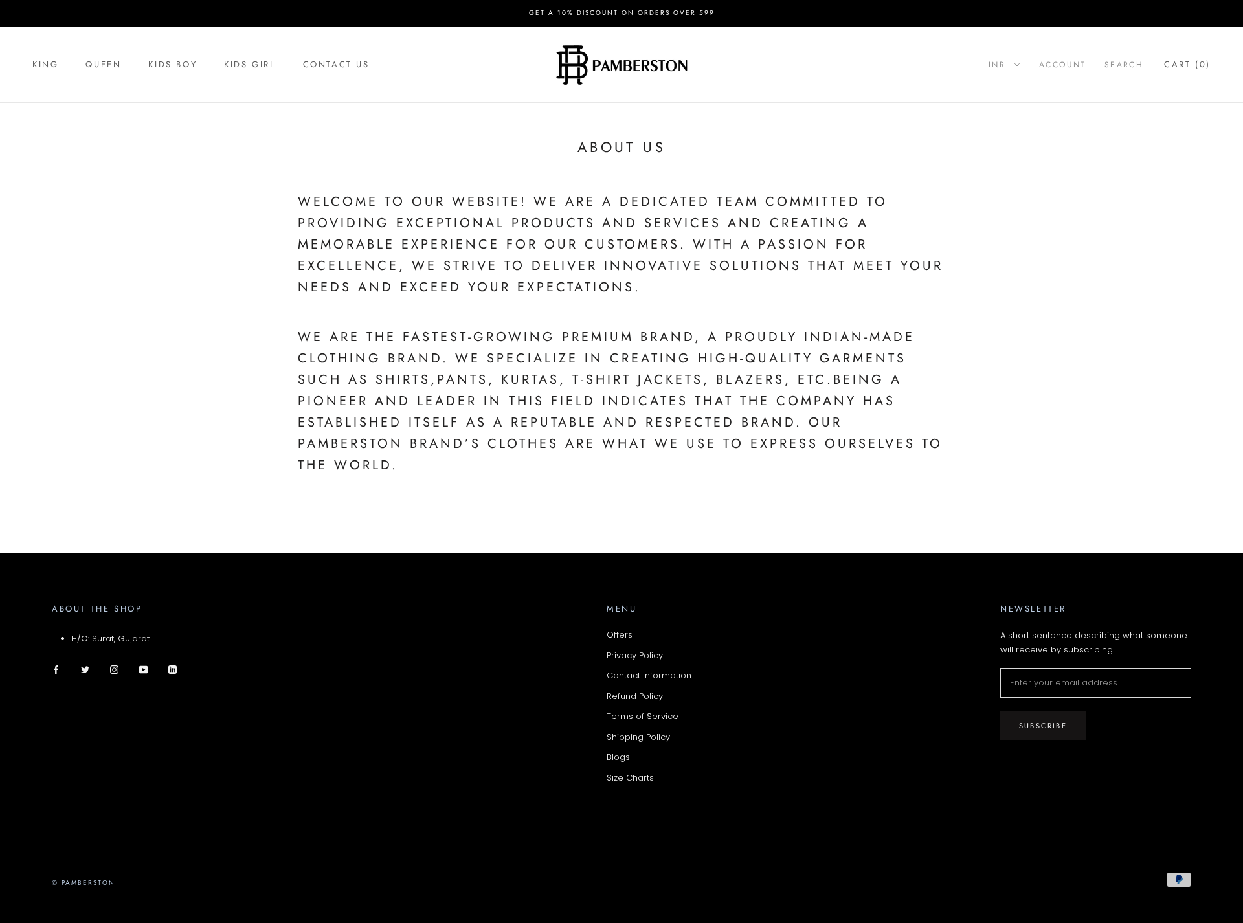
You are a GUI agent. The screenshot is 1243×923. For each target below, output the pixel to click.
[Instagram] (114, 669)
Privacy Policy (635, 655)
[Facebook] (56, 669)
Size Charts (630, 778)
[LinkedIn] (172, 669)
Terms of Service (642, 716)
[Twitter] (85, 669)
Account (1062, 65)
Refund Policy (635, 696)
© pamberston (83, 882)
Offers (620, 634)
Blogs (618, 757)
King (45, 64)
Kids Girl (249, 64)
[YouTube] (143, 669)
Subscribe (1043, 725)
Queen (103, 64)
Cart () (1187, 64)
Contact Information (649, 675)
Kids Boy (172, 64)
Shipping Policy (638, 737)
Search (1123, 65)
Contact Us (336, 64)
